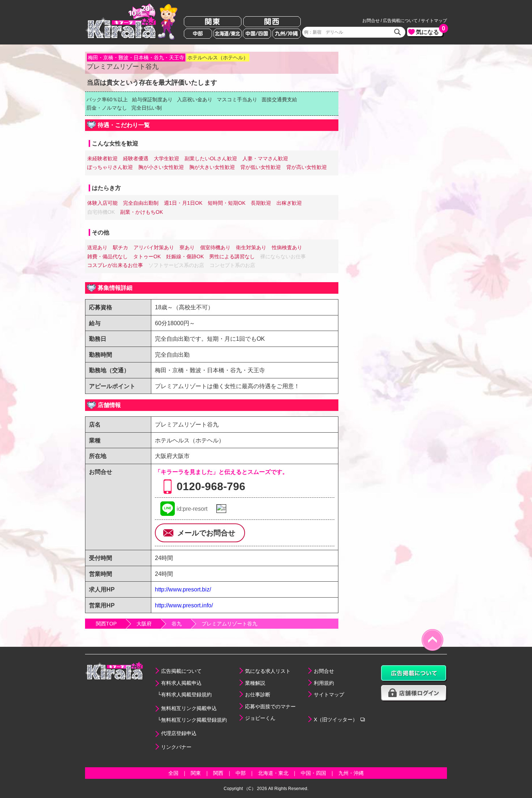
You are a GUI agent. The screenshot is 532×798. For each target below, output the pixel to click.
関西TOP (106, 624)
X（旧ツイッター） (336, 719)
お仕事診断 (257, 694)
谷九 (177, 624)
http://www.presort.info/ (184, 605)
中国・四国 (313, 773)
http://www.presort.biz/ (183, 589)
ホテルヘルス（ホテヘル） (217, 57)
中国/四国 (257, 34)
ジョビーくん (260, 718)
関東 (212, 21)
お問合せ (371, 20)
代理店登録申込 (179, 733)
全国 (173, 773)
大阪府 (144, 624)
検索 (397, 32)
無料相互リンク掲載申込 (189, 708)
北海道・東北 (273, 773)
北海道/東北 (228, 34)
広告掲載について (400, 20)
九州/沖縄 (287, 34)
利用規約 (324, 683)
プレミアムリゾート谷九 (229, 624)
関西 (272, 21)
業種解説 (255, 683)
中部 (198, 34)
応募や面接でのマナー (270, 706)
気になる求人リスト (268, 671)
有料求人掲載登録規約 (186, 694)
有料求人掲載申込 (181, 683)
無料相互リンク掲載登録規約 (194, 720)
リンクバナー (176, 747)
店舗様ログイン (414, 693)
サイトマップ (434, 20)
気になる (429, 31)
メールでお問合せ (206, 533)
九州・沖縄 (351, 773)
